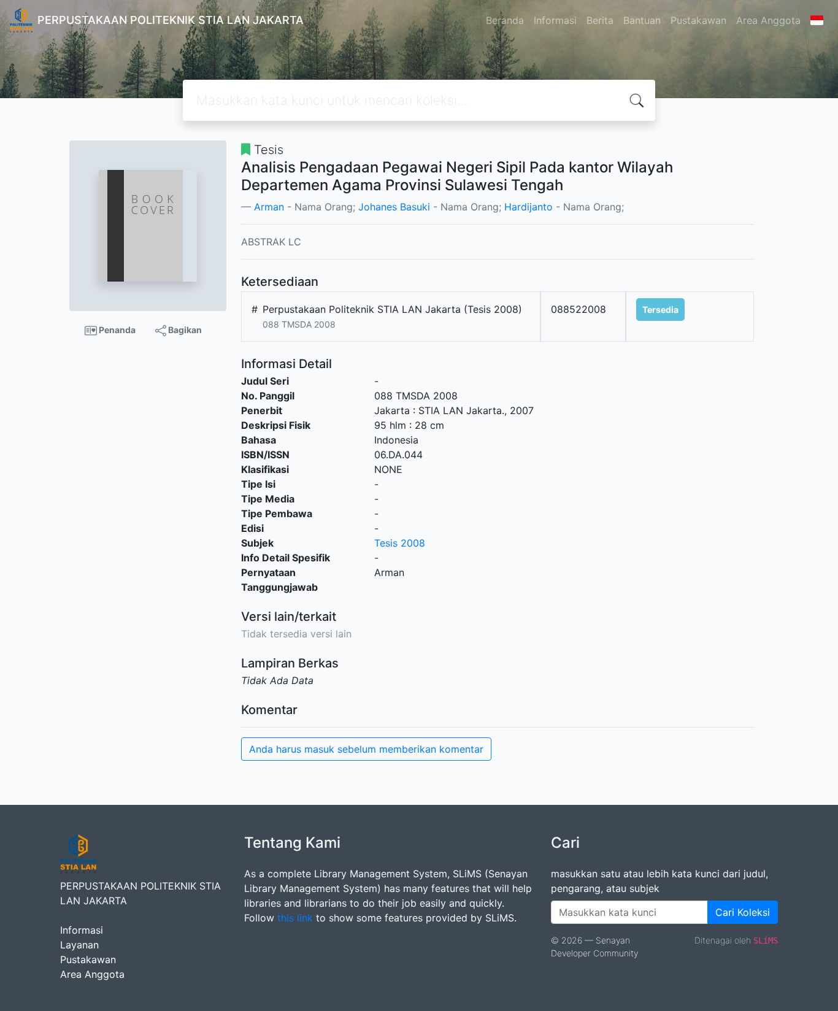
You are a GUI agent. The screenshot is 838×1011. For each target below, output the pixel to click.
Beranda (505, 20)
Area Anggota (768, 20)
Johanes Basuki (394, 207)
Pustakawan (698, 20)
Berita (599, 20)
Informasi (555, 20)
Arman (269, 207)
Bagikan (184, 330)
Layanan (79, 945)
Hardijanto (528, 207)
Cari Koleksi (742, 912)
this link (295, 918)
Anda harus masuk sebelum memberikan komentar (366, 749)
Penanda (116, 330)
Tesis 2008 (399, 543)
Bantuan (642, 20)
